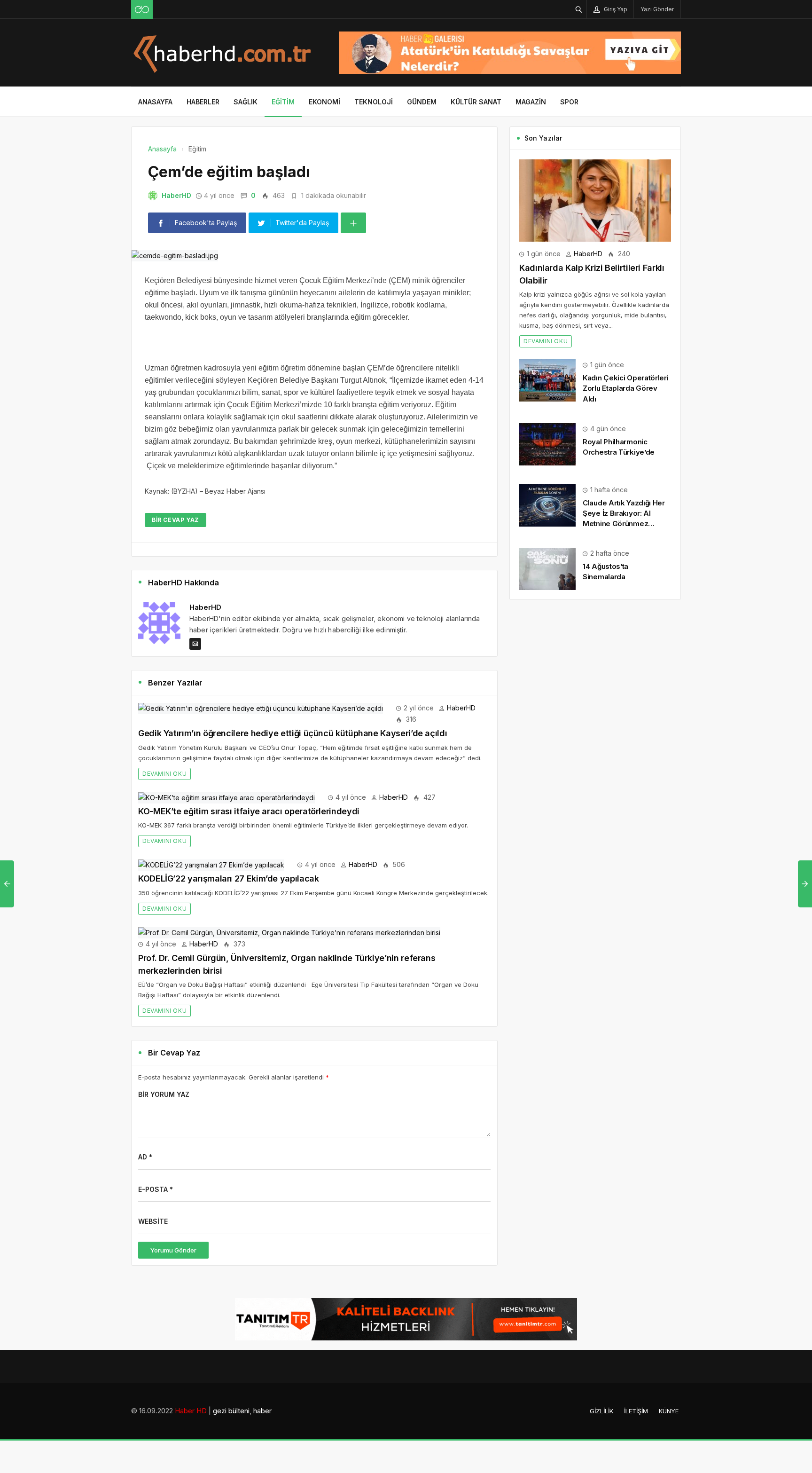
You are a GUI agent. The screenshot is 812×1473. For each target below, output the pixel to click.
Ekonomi (324, 102)
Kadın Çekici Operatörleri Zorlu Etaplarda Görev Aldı (626, 388)
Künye (669, 1411)
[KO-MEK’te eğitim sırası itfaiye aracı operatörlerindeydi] (226, 797)
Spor (569, 102)
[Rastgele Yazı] (142, 9)
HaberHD (176, 195)
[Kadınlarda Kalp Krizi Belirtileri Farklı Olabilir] (595, 200)
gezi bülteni (231, 1410)
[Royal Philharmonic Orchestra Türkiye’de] (547, 444)
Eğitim (283, 102)
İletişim (636, 1411)
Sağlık (246, 102)
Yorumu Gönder (173, 1250)
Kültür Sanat (476, 102)
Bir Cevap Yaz (175, 519)
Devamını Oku (164, 773)
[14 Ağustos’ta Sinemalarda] (547, 568)
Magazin (530, 102)
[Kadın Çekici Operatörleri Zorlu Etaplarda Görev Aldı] (547, 380)
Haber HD (191, 1410)
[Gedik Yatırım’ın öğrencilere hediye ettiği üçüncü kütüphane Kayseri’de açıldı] (260, 708)
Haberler (203, 102)
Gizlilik (601, 1411)
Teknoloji (373, 102)
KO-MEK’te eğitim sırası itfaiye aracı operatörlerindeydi (248, 811)
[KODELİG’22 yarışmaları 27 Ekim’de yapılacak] (211, 864)
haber (262, 1410)
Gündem (422, 102)
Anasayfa (155, 102)
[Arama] (579, 9)
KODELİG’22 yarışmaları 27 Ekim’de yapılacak (228, 878)
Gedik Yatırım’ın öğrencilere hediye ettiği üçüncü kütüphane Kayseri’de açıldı (292, 733)
